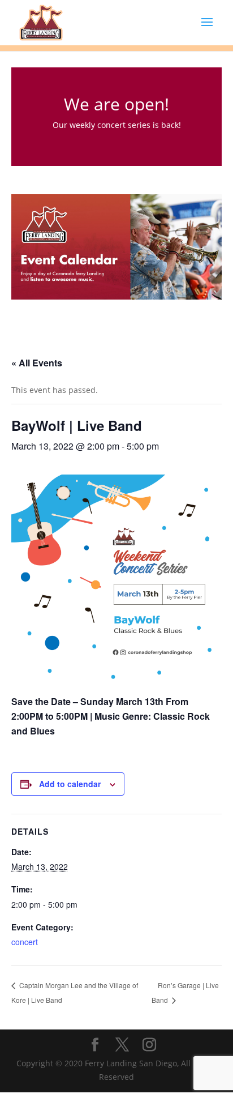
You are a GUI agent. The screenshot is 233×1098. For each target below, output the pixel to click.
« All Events (36, 362)
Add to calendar (70, 783)
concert (24, 941)
